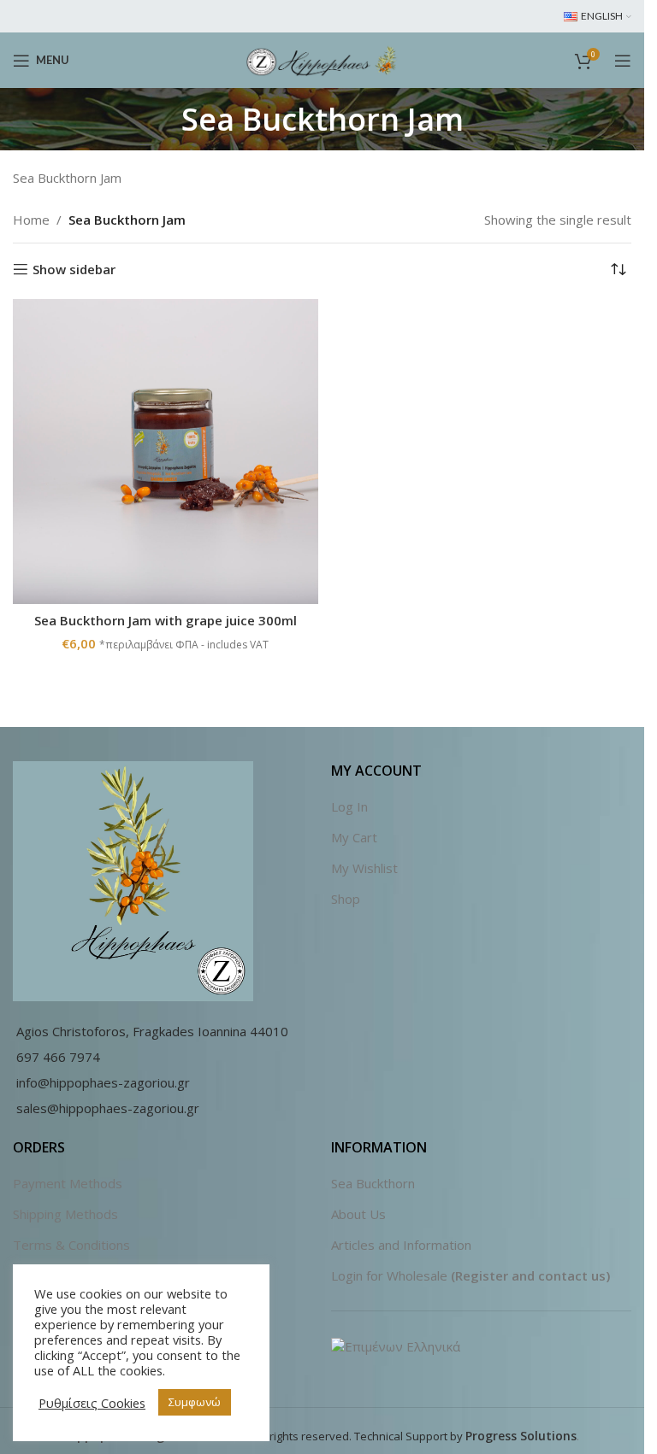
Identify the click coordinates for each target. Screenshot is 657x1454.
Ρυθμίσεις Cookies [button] (91, 1402)
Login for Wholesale (389, 1275)
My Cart (354, 837)
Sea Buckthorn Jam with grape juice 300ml (165, 620)
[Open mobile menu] (623, 61)
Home (31, 219)
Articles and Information (401, 1244)
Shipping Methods (65, 1213)
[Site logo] (322, 58)
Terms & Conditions (71, 1244)
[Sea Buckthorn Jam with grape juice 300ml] (165, 451)
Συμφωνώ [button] (195, 1402)
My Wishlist (364, 868)
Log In (349, 806)
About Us (358, 1213)
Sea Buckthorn (373, 1183)
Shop (345, 898)
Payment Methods (67, 1183)
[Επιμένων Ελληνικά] (395, 1345)
